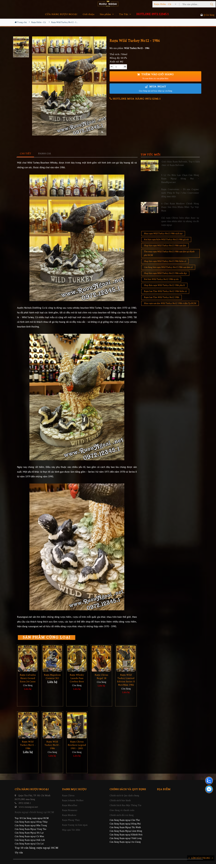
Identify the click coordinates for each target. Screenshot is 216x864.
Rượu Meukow (69, 815)
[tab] (25, 154)
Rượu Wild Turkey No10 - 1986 (52, 745)
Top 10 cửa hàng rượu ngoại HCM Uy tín (36, 850)
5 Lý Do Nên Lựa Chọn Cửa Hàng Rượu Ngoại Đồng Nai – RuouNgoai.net (180, 178)
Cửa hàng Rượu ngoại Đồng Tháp (31, 821)
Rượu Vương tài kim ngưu (74, 825)
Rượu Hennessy (69, 810)
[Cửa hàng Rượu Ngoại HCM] (108, 3)
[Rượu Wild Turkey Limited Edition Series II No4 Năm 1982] (126, 659)
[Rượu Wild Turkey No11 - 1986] (27, 725)
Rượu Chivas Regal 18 (101, 676)
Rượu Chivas (68, 795)
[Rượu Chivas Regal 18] (101, 659)
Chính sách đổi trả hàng (122, 815)
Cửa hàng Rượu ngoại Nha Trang (31, 825)
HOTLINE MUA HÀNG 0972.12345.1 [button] (136, 99)
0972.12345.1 (25, 803)
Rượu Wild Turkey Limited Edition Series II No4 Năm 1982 (126, 680)
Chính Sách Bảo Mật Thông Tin (125, 805)
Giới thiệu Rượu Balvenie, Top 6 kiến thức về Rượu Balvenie (181, 163)
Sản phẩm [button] (106, 14)
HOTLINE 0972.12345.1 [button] (152, 14)
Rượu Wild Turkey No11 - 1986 (28, 745)
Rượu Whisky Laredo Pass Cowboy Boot (77, 678)
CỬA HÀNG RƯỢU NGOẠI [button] (61, 14)
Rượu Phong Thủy (71, 820)
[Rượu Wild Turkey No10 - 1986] (52, 725)
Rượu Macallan (69, 805)
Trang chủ (22, 22)
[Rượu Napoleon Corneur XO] (52, 659)
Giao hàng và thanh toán (122, 810)
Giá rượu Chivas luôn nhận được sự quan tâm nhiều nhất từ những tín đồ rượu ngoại (180, 221)
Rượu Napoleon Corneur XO (52, 676)
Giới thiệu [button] (88, 14)
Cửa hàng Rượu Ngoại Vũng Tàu (30, 829)
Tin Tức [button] (124, 14)
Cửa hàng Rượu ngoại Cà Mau (29, 836)
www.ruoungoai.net (28, 807)
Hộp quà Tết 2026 (71, 830)
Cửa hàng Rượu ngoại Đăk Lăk (30, 840)
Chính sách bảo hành (120, 800)
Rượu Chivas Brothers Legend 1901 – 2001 (77, 745)
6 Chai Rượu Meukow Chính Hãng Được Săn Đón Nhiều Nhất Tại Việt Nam (180, 207)
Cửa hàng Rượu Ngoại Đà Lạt (29, 832)
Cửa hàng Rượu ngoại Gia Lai (29, 843)
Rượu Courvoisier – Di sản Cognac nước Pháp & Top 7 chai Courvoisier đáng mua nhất (180, 193)
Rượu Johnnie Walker (72, 800)
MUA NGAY (155, 88)
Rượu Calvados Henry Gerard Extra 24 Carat (28, 678)
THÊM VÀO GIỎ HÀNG (157, 76)
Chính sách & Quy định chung (124, 795)
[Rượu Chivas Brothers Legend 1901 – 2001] (77, 725)
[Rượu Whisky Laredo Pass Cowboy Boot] (77, 659)
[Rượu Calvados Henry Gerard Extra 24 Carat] (27, 659)
